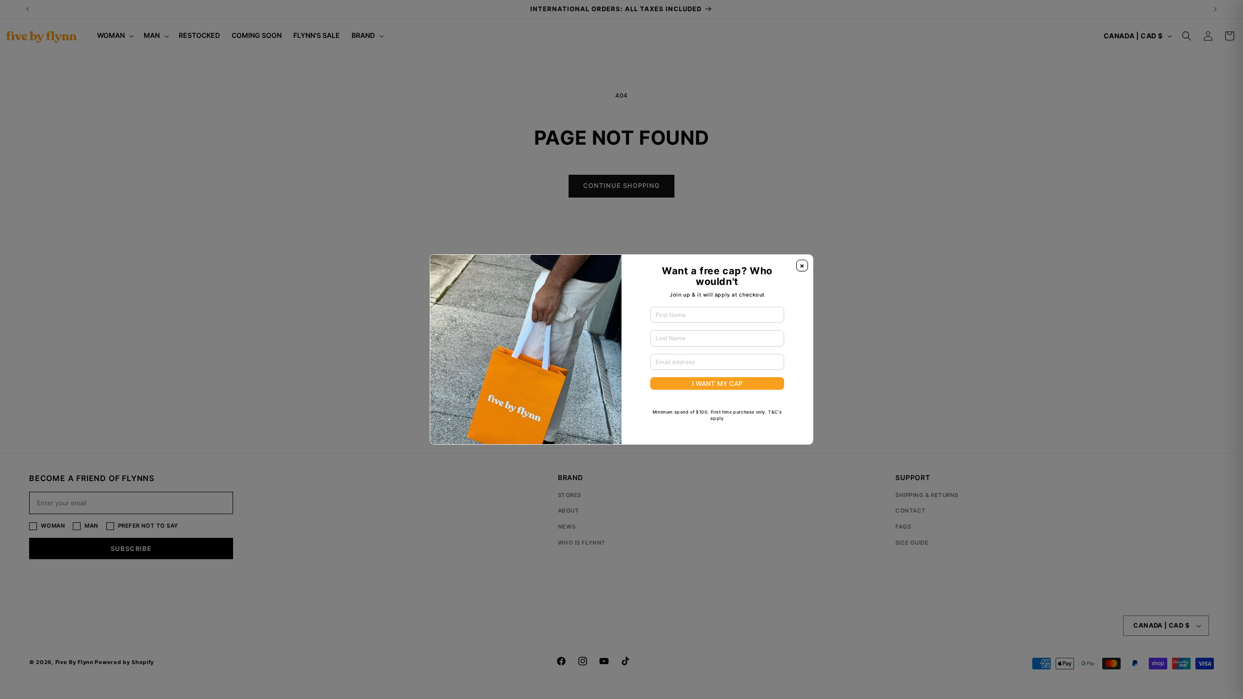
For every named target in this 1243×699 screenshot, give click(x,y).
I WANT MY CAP (717, 383)
